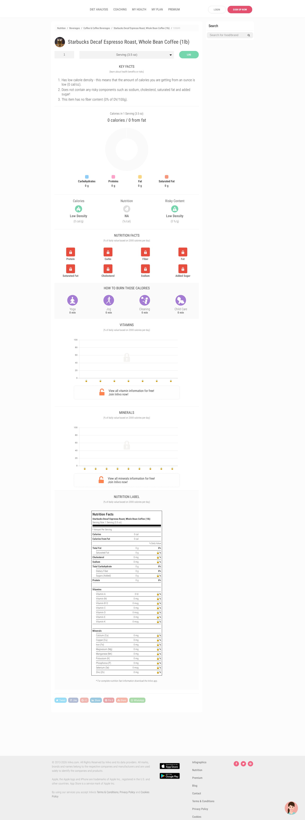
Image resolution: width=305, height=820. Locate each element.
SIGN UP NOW (240, 9)
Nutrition (197, 770)
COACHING (120, 9)
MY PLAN (157, 9)
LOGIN (217, 9)
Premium (197, 778)
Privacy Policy (127, 792)
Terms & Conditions (107, 792)
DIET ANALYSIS (99, 9)
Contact (196, 793)
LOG (189, 54)
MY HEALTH (139, 9)
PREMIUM (174, 9)
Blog (194, 785)
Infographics (199, 762)
